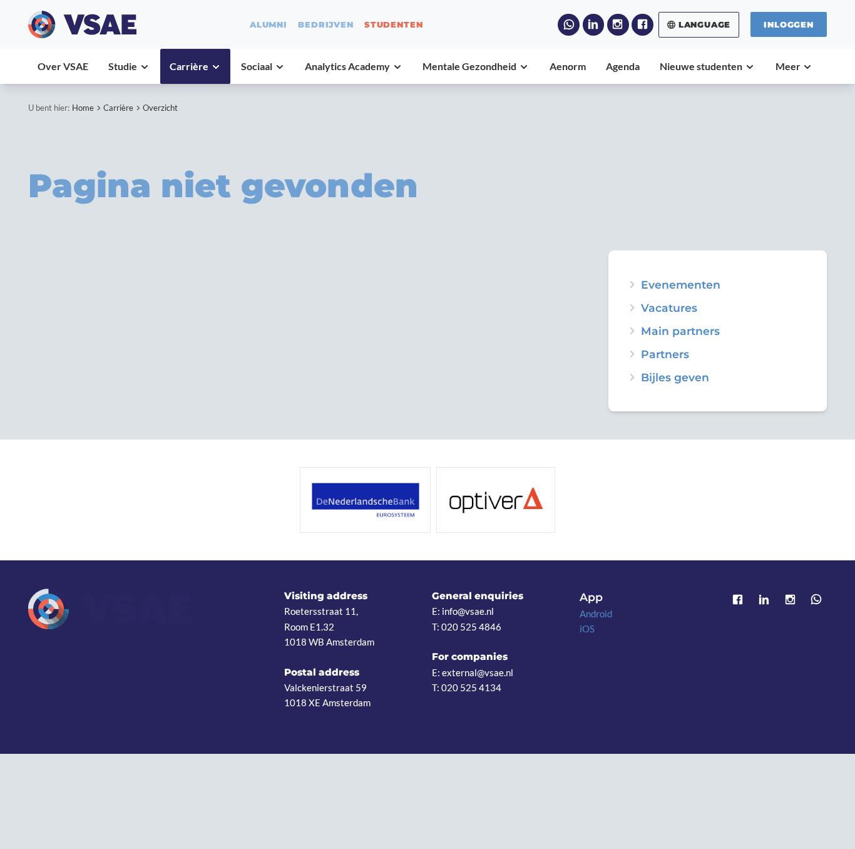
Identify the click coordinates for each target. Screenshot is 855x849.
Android (596, 613)
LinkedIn (594, 25)
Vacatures (669, 308)
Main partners (680, 331)
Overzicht (160, 108)
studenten (393, 25)
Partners (665, 354)
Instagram (618, 25)
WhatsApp (569, 25)
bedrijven (325, 25)
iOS (587, 628)
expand (632, 285)
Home (83, 108)
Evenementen (680, 285)
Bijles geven (675, 377)
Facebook (642, 25)
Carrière (118, 108)
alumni (268, 25)
